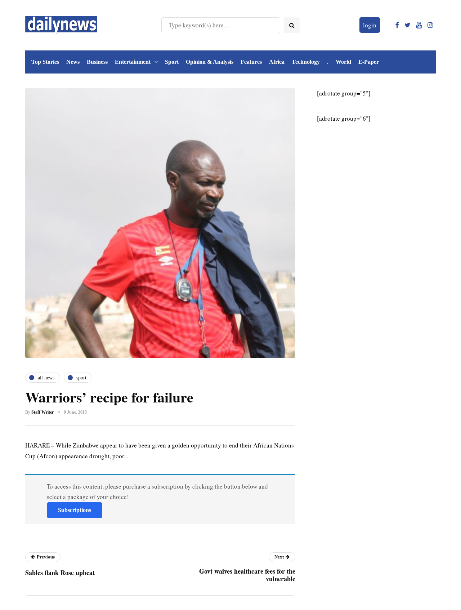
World (343, 62)
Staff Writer (42, 412)
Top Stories (45, 62)
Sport (172, 62)
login (369, 25)
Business (97, 62)
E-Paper (368, 62)
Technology (306, 62)
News (73, 62)
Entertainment (133, 62)
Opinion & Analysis (209, 62)
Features (251, 62)
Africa (277, 62)
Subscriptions (74, 510)
